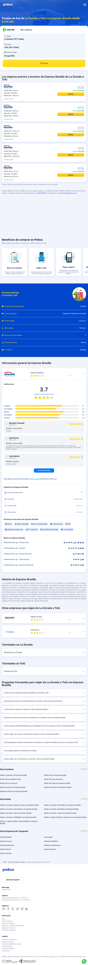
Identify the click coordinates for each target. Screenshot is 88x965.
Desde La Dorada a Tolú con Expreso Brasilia (15, 813)
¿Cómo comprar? (7, 921)
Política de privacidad (8, 930)
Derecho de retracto (8, 942)
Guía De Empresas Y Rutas (16, 862)
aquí (55, 479)
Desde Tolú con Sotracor (8, 783)
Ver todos (84, 769)
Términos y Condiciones (9, 939)
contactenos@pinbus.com (67, 193)
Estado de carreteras (8, 923)
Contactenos (6, 951)
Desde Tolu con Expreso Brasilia (55, 775)
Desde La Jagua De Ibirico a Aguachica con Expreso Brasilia (65, 817)
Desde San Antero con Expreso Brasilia (13, 791)
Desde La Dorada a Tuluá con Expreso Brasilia (60, 813)
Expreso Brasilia (34, 479)
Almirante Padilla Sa (51, 841)
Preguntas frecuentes (8, 928)
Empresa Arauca (6, 841)
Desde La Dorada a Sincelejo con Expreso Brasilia (61, 809)
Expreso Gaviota (6, 853)
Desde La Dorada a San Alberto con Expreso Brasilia (62, 805)
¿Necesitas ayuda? (13, 880)
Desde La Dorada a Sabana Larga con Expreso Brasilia (19, 805)
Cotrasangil (48, 837)
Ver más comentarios (44, 470)
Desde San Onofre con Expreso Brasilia (57, 787)
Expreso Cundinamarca (52, 845)
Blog (3, 919)
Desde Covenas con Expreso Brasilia (13, 787)
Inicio (5, 862)
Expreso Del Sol (5, 849)
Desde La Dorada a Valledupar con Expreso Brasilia (18, 817)
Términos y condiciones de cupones (13, 925)
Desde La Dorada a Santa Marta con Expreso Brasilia (18, 809)
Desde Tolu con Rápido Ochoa (10, 779)
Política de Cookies (8, 948)
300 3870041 (42, 193)
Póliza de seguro (7, 946)
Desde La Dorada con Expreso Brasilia (13, 775)
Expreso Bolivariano (7, 845)
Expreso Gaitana (50, 849)
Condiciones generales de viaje (11, 944)
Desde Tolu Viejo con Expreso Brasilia (57, 783)
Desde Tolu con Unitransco (53, 779)
